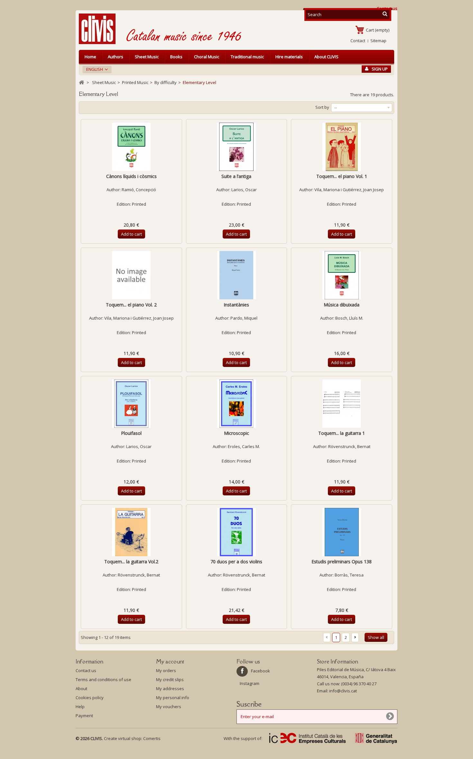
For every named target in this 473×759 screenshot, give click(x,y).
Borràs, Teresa (349, 575)
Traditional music (247, 57)
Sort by (322, 107)
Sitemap (378, 40)
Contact (357, 40)
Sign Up (380, 69)
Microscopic (236, 433)
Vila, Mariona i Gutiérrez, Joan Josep (349, 189)
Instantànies (236, 305)
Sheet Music (147, 57)
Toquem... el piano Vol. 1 (341, 176)
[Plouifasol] (131, 404)
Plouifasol (131, 433)
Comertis (152, 738)
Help (80, 706)
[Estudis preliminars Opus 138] (341, 532)
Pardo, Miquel (243, 318)
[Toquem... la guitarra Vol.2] (131, 532)
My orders (166, 670)
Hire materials (289, 57)
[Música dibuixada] (341, 275)
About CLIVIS (326, 57)
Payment (84, 715)
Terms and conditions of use (103, 679)
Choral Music (206, 57)
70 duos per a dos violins (236, 561)
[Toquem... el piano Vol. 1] (341, 147)
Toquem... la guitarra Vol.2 (131, 561)
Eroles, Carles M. (244, 446)
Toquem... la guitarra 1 (341, 433)
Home (90, 57)
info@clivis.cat (343, 691)
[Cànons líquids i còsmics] (131, 147)
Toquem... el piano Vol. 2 (131, 305)
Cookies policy (90, 697)
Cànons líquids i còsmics (131, 176)
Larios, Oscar (244, 189)
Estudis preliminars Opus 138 (341, 561)
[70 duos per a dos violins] (237, 532)
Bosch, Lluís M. (349, 318)
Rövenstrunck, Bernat (349, 446)
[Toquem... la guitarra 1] (341, 404)
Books (176, 57)
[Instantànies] (237, 275)
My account (170, 661)
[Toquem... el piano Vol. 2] (131, 275)
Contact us (86, 670)
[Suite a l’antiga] (237, 147)
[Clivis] (100, 29)
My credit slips (170, 679)
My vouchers (168, 706)
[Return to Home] (81, 83)
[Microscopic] (237, 404)
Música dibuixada (341, 305)
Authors (115, 57)
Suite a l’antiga (236, 176)
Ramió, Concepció (139, 189)
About (81, 688)
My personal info (172, 697)
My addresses (170, 688)
